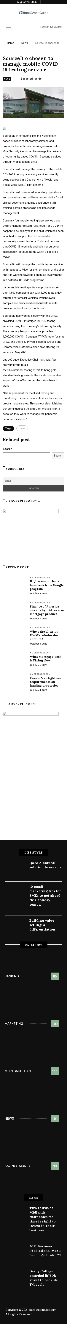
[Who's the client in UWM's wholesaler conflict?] (14, 634)
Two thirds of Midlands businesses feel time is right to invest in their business (42, 1219)
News (24, 42)
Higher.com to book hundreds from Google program (47, 585)
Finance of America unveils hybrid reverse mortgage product (47, 610)
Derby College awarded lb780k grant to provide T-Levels (43, 1278)
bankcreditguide (31, 78)
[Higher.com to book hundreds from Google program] (14, 584)
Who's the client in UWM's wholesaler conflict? (44, 635)
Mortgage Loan (41, 577)
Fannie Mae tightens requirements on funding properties (45, 681)
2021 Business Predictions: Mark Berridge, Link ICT (45, 1250)
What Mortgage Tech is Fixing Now (46, 658)
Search (7, 449)
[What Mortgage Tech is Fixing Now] (14, 659)
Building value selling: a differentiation (42, 924)
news (22, 428)
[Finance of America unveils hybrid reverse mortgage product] (14, 609)
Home (10, 42)
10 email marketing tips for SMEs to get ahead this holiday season (45, 895)
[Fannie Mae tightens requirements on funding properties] (14, 681)
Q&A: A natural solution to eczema (45, 865)
